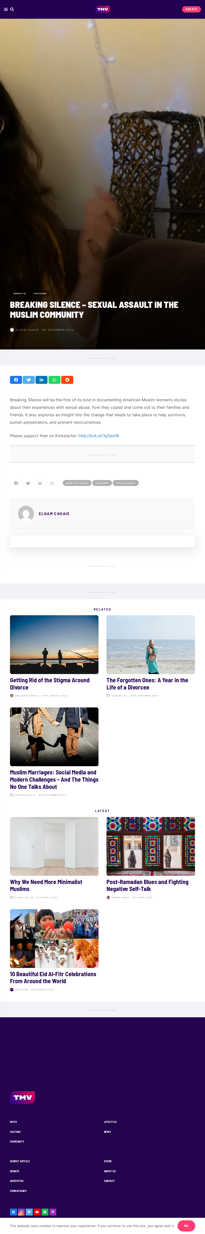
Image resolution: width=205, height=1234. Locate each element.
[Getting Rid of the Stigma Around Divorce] (54, 657)
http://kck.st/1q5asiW (98, 435)
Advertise (17, 1180)
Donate (15, 1171)
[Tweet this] (29, 380)
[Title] (45, 1212)
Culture (15, 1131)
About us (110, 1171)
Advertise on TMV (102, 358)
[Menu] (6, 9)
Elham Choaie (27, 329)
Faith (13, 1121)
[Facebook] (13, 1212)
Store (108, 1161)
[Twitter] (29, 1212)
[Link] (102, 9)
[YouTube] (37, 1212)
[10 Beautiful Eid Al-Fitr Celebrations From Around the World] (54, 951)
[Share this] (16, 380)
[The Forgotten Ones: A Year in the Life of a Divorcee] (150, 657)
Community (17, 1141)
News (107, 1131)
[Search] (12, 9)
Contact (109, 1180)
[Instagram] (21, 1212)
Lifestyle (110, 1121)
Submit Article (20, 1161)
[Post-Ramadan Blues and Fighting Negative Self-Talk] (150, 859)
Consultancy (18, 1190)
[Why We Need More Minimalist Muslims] (54, 859)
